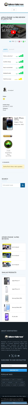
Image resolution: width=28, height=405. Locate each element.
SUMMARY (11, 49)
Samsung (19, 379)
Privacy (18, 396)
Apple (13, 379)
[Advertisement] (12, 212)
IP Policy (20, 396)
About (6, 396)
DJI (2, 385)
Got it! (14, 402)
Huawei (14, 385)
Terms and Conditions (12, 396)
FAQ (8, 396)
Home (3, 396)
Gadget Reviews (5, 379)
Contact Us (24, 396)
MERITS (5, 49)
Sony (16, 382)
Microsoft (10, 382)
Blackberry (21, 385)
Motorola (8, 385)
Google (22, 382)
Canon (3, 382)
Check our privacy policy (18, 400)
